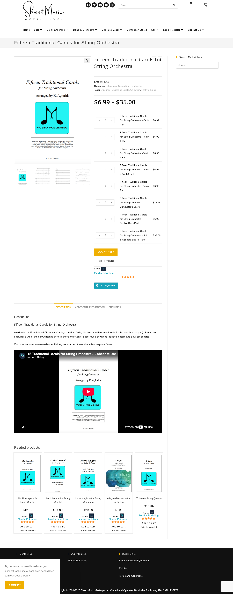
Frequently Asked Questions (134, 560)
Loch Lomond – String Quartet (58, 500)
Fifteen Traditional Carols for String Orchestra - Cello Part (134, 120)
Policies (123, 568)
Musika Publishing (104, 273)
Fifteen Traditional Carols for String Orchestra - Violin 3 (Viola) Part (134, 169)
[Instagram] (112, 4)
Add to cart (106, 252)
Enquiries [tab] (115, 307)
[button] (87, 60)
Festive (145, 90)
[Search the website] (148, 5)
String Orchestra (133, 86)
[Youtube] (106, 4)
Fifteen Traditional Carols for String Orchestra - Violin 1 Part (134, 136)
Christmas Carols (120, 90)
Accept (15, 585)
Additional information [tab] (90, 307)
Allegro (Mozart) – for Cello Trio (118, 500)
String (121, 86)
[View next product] (160, 58)
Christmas (112, 86)
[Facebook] (88, 4)
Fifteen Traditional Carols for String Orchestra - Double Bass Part (133, 218)
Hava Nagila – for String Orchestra (88, 500)
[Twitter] (94, 4)
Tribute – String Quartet (149, 498)
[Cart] (206, 5)
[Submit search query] (174, 5)
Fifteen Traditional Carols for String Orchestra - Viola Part (134, 186)
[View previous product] (154, 58)
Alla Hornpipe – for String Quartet (28, 500)
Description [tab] (63, 307)
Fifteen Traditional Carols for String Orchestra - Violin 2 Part (134, 153)
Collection (135, 90)
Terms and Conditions (131, 575)
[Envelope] (100, 4)
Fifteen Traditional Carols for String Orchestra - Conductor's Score (133, 202)
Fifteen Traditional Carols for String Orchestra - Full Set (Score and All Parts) (133, 235)
